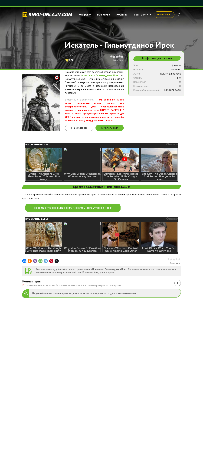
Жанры (83, 14)
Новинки (122, 14)
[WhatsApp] (40, 261)
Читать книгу (111, 128)
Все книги (103, 14)
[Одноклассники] (30, 261)
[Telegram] (46, 261)
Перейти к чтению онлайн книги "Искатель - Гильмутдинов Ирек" (73, 207)
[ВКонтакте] (24, 261)
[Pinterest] (51, 261)
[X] (57, 261)
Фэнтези (176, 65)
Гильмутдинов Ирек (170, 73)
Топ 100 (139, 14)
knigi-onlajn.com (50, 14)
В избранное (80, 128)
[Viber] (35, 261)
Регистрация (164, 14)
